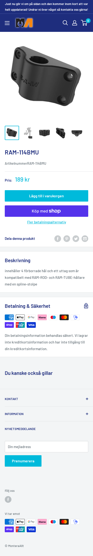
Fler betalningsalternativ (46, 222)
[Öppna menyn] (7, 23)
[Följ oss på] (8, 499)
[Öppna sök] (65, 22)
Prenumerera (23, 461)
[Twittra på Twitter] (75, 238)
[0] (84, 23)
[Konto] (74, 22)
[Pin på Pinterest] (66, 238)
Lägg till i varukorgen (46, 195)
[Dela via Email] (85, 238)
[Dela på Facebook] (57, 238)
